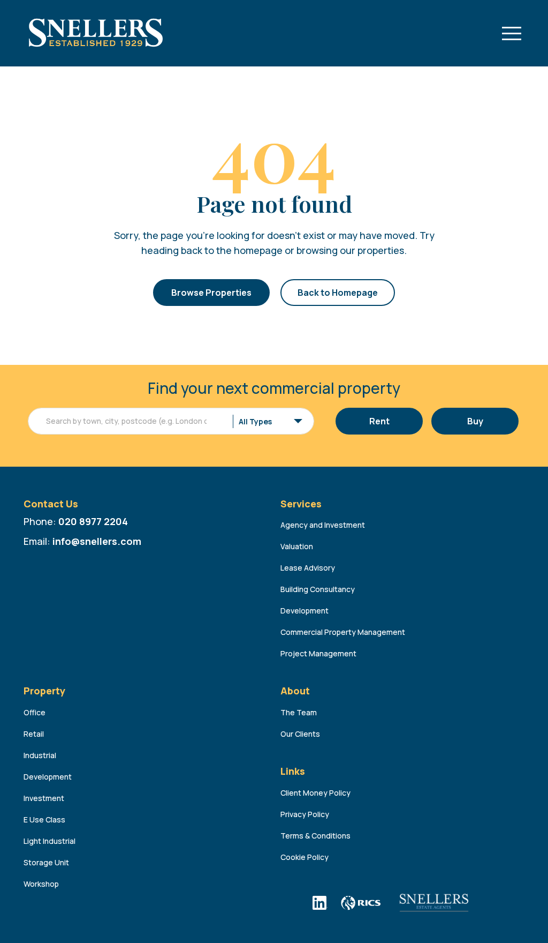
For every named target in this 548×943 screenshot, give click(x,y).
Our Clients (300, 734)
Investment (44, 798)
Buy (475, 421)
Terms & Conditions (315, 835)
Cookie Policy (304, 857)
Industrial (40, 755)
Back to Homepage (338, 292)
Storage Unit (46, 862)
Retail (34, 734)
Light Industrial (49, 841)
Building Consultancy (317, 589)
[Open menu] (511, 33)
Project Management (318, 653)
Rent (379, 421)
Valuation (296, 546)
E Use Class (44, 819)
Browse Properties (211, 292)
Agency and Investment (322, 525)
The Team (298, 712)
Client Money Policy (315, 793)
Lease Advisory (307, 568)
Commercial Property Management (342, 632)
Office (34, 712)
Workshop (41, 884)
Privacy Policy (304, 814)
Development (304, 610)
